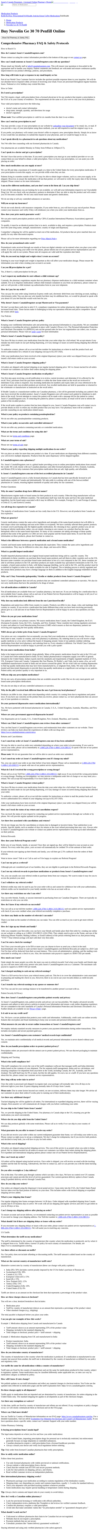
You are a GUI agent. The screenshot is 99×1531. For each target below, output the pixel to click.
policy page (36, 332)
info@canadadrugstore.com (39, 66)
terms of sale (18, 445)
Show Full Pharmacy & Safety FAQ (15, 38)
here (16, 312)
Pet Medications (53, 16)
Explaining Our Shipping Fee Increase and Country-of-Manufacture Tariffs (61, 1419)
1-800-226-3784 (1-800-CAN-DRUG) (55, 747)
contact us (78, 57)
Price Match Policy (49, 239)
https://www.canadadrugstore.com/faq (77, 1416)
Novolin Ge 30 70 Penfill (16, 25)
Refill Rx (5, 16)
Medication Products (9, 13)
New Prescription (16, 16)
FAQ (25, 16)
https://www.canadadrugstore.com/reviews (18, 732)
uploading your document (63, 126)
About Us (43, 16)
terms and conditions (21, 436)
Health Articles (33, 16)
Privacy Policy (36, 1009)
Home (8, 20)
